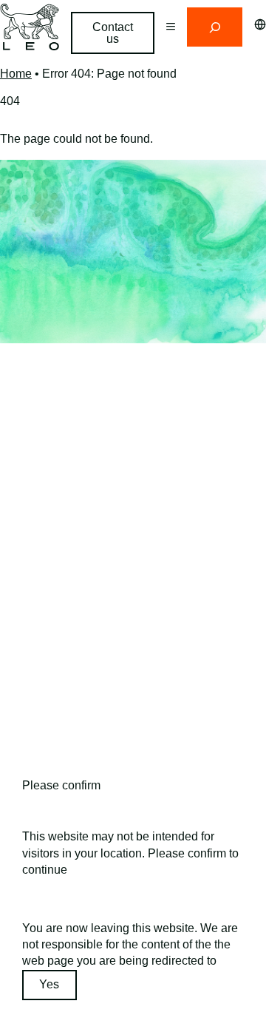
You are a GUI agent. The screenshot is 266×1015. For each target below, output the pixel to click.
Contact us (112, 33)
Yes (49, 984)
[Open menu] (170, 27)
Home (16, 73)
